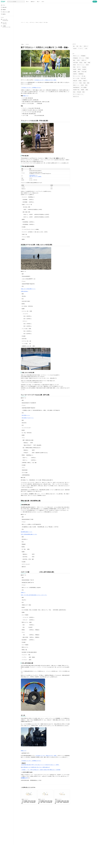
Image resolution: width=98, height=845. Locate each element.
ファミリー (76, 82)
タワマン (79, 67)
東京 (84, 91)
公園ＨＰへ (23, 592)
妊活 (74, 91)
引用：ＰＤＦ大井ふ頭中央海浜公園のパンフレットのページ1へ (34, 595)
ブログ (43, 1)
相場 (87, 89)
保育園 (75, 71)
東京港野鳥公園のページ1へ (26, 531)
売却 (77, 46)
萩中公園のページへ (26, 415)
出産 (81, 82)
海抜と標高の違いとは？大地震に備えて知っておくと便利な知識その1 (35, 767)
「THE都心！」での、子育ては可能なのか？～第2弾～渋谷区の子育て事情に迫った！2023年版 (40, 769)
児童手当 (75, 73)
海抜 (85, 62)
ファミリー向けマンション (78, 94)
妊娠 (84, 82)
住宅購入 (84, 69)
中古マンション (76, 55)
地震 (89, 62)
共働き (80, 80)
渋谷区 (75, 69)
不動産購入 (84, 55)
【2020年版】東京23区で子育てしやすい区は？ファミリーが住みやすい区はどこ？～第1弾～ (40, 764)
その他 (86, 48)
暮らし (81, 46)
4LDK (83, 85)
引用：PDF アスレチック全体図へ (35, 176)
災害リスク (86, 46)
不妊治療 (79, 91)
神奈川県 (75, 80)
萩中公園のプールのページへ (28, 417)
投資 (79, 71)
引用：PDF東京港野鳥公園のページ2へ (29, 534)
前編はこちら (26, 95)
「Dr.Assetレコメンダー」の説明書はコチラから (31, 87)
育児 (86, 85)
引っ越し (84, 76)
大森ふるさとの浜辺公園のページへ (28, 288)
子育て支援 (84, 71)
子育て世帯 (84, 78)
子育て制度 (76, 62)
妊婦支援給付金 (76, 87)
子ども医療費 (84, 87)
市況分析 (74, 48)
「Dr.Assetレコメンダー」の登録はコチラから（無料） (45, 80)
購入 (74, 46)
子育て (79, 60)
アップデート (80, 48)
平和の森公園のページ (33, 175)
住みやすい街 (76, 96)
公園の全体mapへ (24, 291)
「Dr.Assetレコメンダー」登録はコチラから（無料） (46, 755)
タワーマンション (81, 64)
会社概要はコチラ (24, 777)
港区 (88, 82)
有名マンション (76, 85)
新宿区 (79, 69)
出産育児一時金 (76, 89)
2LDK (75, 64)
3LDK (88, 64)
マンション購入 (76, 78)
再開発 (83, 89)
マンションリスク (77, 76)
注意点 (81, 62)
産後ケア (85, 80)
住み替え (84, 67)
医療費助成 (81, 73)
